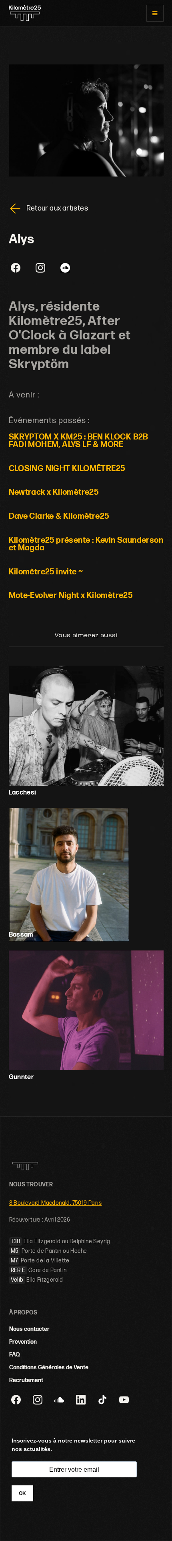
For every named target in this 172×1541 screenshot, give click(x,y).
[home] (25, 13)
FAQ (14, 1354)
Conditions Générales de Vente (48, 1367)
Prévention (23, 1341)
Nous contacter (29, 1329)
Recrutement (26, 1380)
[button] (154, 13)
